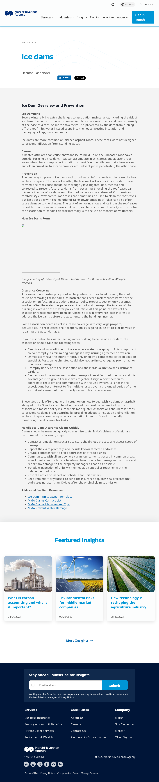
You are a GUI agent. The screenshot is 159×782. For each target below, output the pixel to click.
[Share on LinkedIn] (65, 77)
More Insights (77, 640)
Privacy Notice (47, 773)
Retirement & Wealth (39, 737)
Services (46, 17)
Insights (82, 17)
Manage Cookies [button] (89, 773)
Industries (64, 17)
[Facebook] (46, 764)
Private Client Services (39, 731)
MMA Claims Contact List (44, 500)
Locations (108, 17)
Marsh (119, 718)
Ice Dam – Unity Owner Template (50, 496)
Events (94, 17)
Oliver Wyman (124, 737)
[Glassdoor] (26, 764)
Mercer (120, 731)
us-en (128, 4)
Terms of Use (31, 773)
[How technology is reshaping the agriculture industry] (131, 574)
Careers (144, 4)
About (121, 17)
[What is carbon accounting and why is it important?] (28, 574)
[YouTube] (53, 764)
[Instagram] (33, 764)
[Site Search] (113, 5)
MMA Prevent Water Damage (47, 508)
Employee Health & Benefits (43, 724)
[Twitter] (40, 764)
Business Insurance (37, 718)
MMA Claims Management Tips (49, 504)
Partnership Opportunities (88, 737)
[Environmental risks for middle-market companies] (79, 574)
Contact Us (78, 731)
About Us (77, 718)
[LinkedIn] (60, 764)
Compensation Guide (68, 773)
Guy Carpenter (124, 724)
